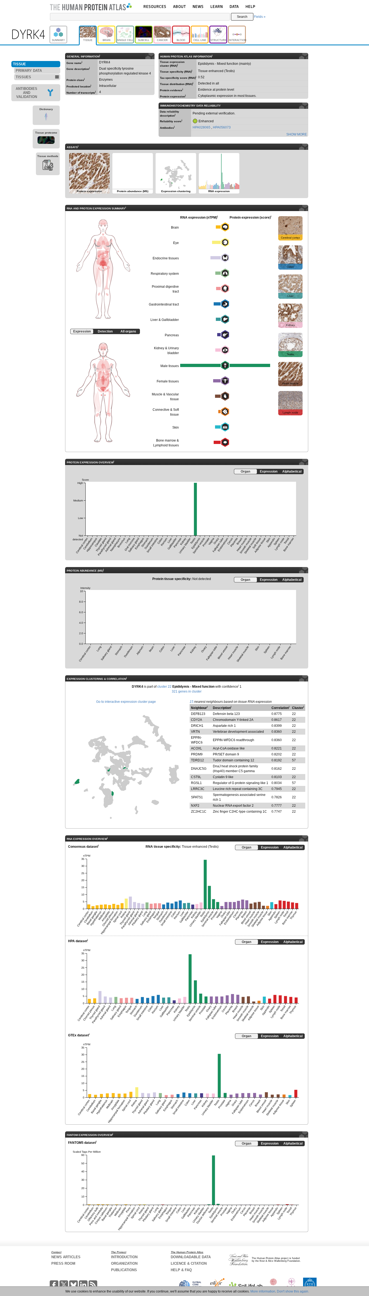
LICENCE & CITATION (189, 1263)
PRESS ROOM (63, 1263)
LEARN (216, 6)
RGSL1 (196, 783)
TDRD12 (197, 760)
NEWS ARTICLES (65, 1257)
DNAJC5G (198, 769)
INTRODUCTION (124, 1257)
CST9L (196, 777)
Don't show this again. (293, 1291)
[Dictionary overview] (46, 117)
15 (191, 702)
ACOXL (196, 748)
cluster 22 (164, 686)
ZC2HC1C (198, 811)
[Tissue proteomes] (46, 140)
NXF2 (195, 806)
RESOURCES (154, 6)
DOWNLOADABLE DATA (191, 1257)
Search (242, 17)
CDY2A (196, 720)
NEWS (198, 6)
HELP (250, 6)
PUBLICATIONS (124, 1270)
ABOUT (179, 6)
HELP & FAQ (181, 1270)
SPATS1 (197, 797)
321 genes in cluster (187, 691)
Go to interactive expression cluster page (126, 702)
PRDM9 (197, 754)
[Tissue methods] (48, 166)
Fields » (260, 17)
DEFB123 (198, 714)
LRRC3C (197, 789)
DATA (234, 6)
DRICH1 (197, 726)
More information (262, 1291)
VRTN (195, 732)
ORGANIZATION (124, 1263)
